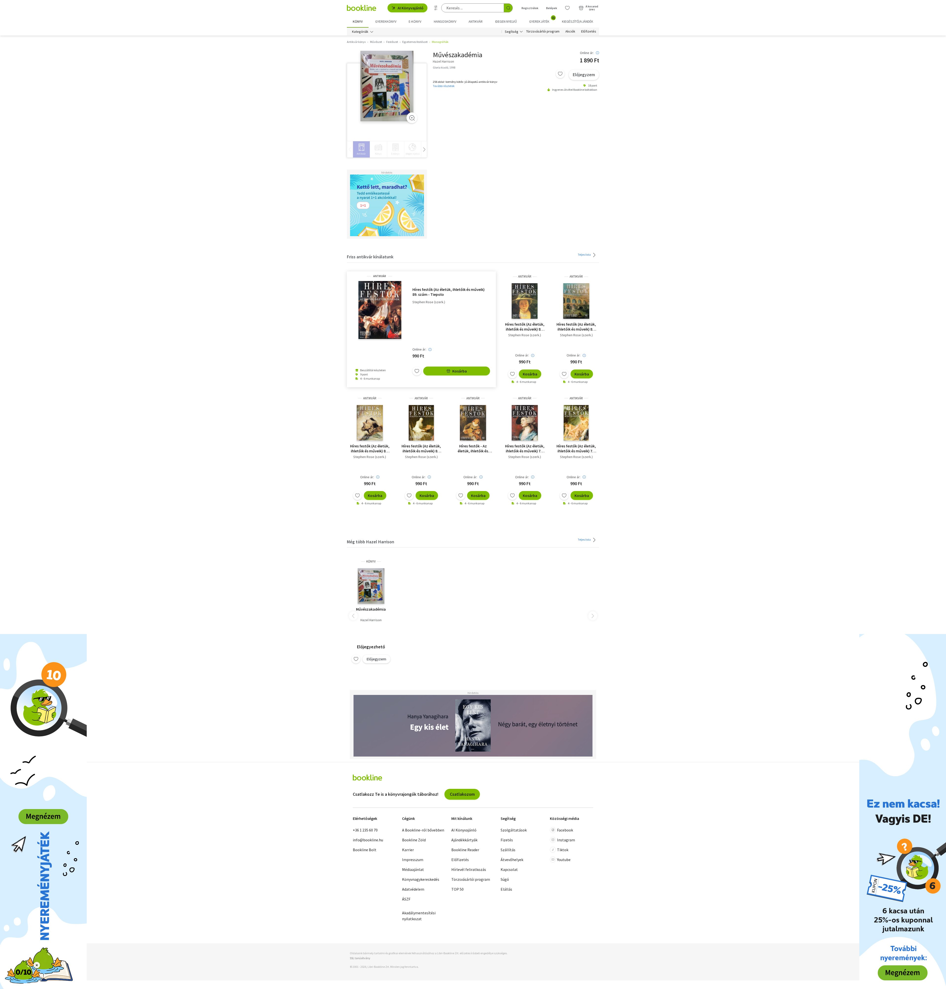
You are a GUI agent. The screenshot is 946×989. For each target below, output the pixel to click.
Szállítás (508, 849)
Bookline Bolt (364, 849)
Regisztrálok (530, 8)
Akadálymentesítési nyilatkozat (419, 915)
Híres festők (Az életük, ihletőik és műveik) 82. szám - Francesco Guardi (369, 448)
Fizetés (507, 839)
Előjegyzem (584, 74)
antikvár (379, 276)
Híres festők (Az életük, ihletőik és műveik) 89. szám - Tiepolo (448, 292)
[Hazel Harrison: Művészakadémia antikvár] (386, 86)
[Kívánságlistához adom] (560, 73)
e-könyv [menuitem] (415, 21)
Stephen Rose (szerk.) (428, 302)
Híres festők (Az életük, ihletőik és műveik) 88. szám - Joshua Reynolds (524, 327)
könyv (371, 561)
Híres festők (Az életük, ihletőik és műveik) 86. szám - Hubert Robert (576, 327)
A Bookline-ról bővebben (423, 830)
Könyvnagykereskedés (420, 879)
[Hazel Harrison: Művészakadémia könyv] (371, 586)
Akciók (570, 32)
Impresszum (412, 859)
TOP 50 (457, 889)
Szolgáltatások (514, 830)
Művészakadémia (371, 609)
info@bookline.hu (368, 839)
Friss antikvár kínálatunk (370, 257)
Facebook (565, 830)
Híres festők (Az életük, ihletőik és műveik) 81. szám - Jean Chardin (421, 448)
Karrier (408, 849)
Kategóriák (360, 31)
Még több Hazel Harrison (370, 542)
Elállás (506, 889)
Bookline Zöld (414, 839)
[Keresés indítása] (508, 7)
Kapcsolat (509, 869)
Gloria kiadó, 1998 (444, 67)
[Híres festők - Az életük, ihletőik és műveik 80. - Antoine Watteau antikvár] (473, 423)
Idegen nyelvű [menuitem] (506, 21)
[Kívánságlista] (567, 7)
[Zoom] (411, 117)
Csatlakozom (462, 794)
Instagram (566, 839)
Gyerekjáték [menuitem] (542, 20)
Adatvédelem (413, 889)
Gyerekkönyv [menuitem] (385, 21)
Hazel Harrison (371, 620)
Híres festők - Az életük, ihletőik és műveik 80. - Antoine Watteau (473, 448)
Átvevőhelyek (512, 859)
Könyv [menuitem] (358, 21)
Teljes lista (584, 254)
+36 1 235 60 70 (365, 830)
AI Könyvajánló (410, 7)
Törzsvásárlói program (542, 32)
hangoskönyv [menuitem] (445, 21)
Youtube (564, 859)
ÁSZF (406, 899)
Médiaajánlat (413, 869)
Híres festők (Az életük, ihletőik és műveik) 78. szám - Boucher (576, 448)
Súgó (505, 879)
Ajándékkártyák (464, 839)
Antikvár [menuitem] (476, 21)
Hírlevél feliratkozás (468, 869)
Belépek (551, 8)
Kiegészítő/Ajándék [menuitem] (577, 21)
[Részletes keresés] (435, 7)
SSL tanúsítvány (360, 958)
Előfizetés (588, 32)
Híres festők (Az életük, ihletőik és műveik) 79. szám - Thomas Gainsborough (524, 448)
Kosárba (459, 371)
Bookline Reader (465, 849)
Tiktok (562, 849)
